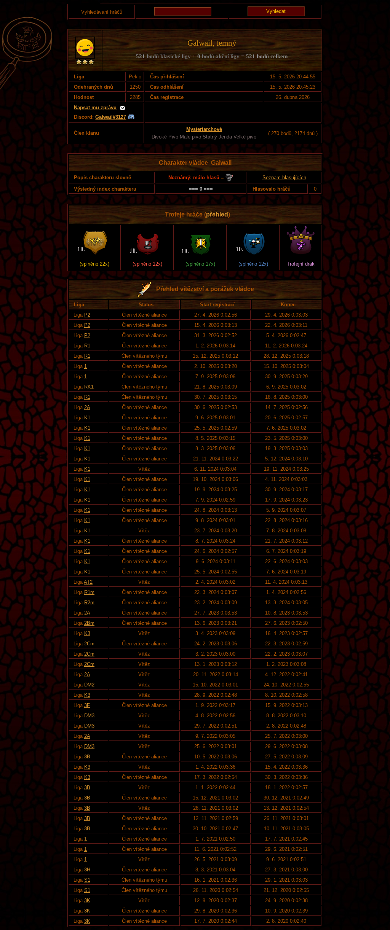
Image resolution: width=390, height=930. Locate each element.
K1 (87, 417)
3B (87, 757)
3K (87, 900)
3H (87, 870)
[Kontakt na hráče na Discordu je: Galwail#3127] (131, 117)
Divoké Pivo (165, 137)
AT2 (88, 582)
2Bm (89, 623)
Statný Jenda (217, 137)
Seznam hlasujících (284, 177)
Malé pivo (190, 137)
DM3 (89, 715)
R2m (89, 602)
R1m (89, 592)
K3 (87, 633)
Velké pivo (244, 137)
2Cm (89, 644)
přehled (217, 214)
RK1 (89, 387)
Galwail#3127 (110, 117)
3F (87, 705)
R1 (87, 346)
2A (87, 407)
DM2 (89, 685)
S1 (87, 880)
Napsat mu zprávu (95, 107)
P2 (87, 315)
